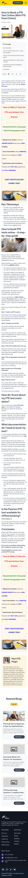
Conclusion (6, 69)
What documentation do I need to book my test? (13, 60)
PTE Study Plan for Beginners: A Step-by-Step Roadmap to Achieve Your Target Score (13, 725)
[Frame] (6, 869)
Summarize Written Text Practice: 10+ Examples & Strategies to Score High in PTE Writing (12, 758)
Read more (18, 737)
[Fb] (2, 869)
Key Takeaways (7, 48)
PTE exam (4, 86)
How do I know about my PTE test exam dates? (13, 56)
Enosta (10, 875)
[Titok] (10, 869)
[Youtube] (14, 869)
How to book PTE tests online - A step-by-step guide (13, 51)
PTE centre (16, 408)
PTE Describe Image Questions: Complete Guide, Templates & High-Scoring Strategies (13, 791)
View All (14, 704)
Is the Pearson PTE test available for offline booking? (12, 65)
